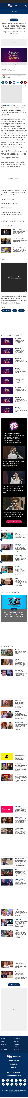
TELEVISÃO (17, 1038)
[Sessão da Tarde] (7, 341)
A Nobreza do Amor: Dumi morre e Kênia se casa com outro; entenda (20, 558)
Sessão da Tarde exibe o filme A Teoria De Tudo (21, 400)
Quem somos (14, 1061)
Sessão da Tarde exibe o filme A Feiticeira (19, 381)
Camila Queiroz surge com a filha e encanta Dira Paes (21, 536)
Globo (14, 310)
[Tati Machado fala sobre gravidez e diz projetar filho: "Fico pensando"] (7, 964)
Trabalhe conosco (14, 1075)
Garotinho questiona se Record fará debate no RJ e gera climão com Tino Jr (21, 883)
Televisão (14, 11)
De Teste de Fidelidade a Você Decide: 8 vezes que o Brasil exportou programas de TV (21, 715)
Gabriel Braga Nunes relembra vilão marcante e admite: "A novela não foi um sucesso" (21, 768)
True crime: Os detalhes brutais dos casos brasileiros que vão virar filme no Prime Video (21, 582)
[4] (7, 569)
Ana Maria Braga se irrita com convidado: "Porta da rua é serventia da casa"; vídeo (21, 779)
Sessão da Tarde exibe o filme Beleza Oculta (20, 371)
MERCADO (3, 1047)
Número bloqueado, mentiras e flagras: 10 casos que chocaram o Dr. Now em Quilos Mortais (21, 863)
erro (25, 82)
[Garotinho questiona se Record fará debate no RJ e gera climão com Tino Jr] (7, 882)
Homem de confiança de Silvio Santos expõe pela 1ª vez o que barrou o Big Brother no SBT (21, 923)
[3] (7, 558)
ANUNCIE (14, 1067)
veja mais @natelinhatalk (14, 522)
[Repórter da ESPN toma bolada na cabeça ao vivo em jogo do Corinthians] (7, 872)
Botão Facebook (11, 1081)
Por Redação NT (5, 69)
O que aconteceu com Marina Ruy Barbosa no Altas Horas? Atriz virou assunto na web (20, 663)
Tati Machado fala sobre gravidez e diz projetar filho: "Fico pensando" (20, 965)
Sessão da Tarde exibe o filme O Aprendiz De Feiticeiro (19, 352)
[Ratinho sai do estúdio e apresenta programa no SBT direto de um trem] (7, 831)
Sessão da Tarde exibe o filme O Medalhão (19, 342)
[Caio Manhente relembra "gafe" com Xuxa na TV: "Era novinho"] (7, 912)
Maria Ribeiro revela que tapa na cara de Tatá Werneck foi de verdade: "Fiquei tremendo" (20, 821)
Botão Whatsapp (7, 1081)
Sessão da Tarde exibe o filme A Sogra (21, 360)
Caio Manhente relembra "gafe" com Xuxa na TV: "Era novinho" (21, 913)
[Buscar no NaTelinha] (26, 6)
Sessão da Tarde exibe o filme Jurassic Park (21, 410)
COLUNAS (16, 1044)
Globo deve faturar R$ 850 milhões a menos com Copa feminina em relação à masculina (19, 249)
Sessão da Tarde (6, 105)
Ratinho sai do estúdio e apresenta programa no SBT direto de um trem (20, 831)
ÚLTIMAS (3, 1038)
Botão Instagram (20, 1081)
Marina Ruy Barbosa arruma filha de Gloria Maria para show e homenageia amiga (21, 548)
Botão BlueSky (20, 1085)
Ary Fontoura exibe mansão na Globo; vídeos (20, 652)
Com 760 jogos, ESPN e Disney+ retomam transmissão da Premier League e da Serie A (21, 810)
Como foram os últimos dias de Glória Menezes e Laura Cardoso (20, 240)
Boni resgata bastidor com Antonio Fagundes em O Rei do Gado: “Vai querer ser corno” (20, 571)
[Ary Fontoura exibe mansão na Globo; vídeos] (7, 652)
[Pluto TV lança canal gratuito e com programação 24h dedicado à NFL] (7, 756)
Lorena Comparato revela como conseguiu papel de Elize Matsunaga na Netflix (13, 463)
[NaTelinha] (14, 6)
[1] (7, 536)
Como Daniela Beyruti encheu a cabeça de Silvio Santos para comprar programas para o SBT (21, 977)
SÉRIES (15, 1047)
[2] (7, 547)
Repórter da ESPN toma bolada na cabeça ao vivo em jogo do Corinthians (20, 873)
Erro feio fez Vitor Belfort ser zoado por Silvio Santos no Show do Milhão (21, 673)
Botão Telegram (3, 1085)
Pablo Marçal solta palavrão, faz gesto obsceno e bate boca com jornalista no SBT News (20, 934)
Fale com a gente (14, 1072)
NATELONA (4, 1050)
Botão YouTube (24, 1081)
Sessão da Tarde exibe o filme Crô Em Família (20, 391)
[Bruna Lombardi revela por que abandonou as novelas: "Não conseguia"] (7, 703)
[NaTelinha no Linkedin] (11, 1084)
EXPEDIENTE (14, 1064)
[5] (7, 581)
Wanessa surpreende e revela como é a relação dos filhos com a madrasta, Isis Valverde (21, 726)
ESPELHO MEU (18, 1050)
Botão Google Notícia (7, 1085)
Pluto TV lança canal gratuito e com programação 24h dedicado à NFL (20, 757)
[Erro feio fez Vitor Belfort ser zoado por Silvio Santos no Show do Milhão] (7, 673)
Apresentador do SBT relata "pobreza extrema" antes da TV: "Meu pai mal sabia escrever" (13, 514)
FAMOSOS (16, 1041)
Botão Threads (24, 1085)
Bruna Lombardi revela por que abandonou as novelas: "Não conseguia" (19, 704)
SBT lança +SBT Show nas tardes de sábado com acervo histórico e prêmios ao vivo (20, 231)
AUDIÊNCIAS (4, 1044)
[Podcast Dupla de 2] (16, 1084)
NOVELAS (3, 1041)
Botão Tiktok (3, 1081)
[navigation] (2, 5)
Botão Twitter (16, 1081)
